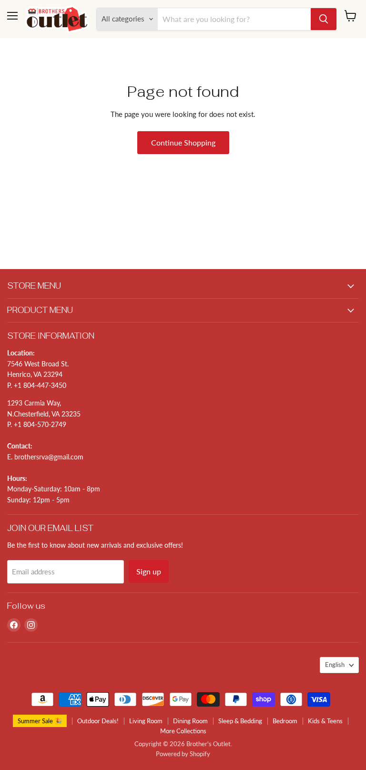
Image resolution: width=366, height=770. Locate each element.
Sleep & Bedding (240, 721)
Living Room (146, 721)
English (335, 664)
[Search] (323, 19)
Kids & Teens (325, 721)
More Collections (183, 731)
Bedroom (285, 721)
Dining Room (190, 721)
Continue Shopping (183, 142)
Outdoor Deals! (98, 721)
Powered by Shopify (183, 754)
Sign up (148, 571)
